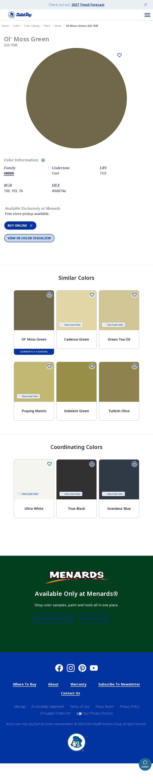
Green (9, 173)
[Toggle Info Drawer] (43, 160)
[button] (147, 15)
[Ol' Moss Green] (119, 55)
